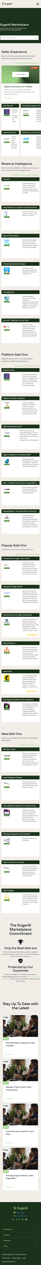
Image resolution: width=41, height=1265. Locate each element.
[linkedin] (23, 1220)
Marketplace (20, 1229)
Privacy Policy (16, 1258)
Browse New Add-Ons (28, 745)
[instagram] (20, 1220)
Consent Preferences (9, 1262)
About (20, 1246)
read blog (9, 1054)
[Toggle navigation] (38, 4)
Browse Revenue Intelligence (25, 175)
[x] (17, 1220)
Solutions (20, 1235)
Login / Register (21, 1216)
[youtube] (26, 1220)
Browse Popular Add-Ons (27, 554)
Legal (24, 1258)
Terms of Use (6, 1258)
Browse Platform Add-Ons (26, 366)
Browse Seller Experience (26, 63)
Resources (20, 1240)
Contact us (20, 1212)
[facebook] (14, 1220)
